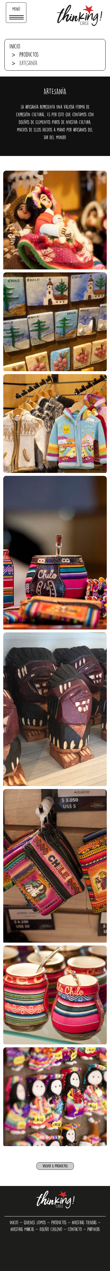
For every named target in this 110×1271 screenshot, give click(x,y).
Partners (93, 1229)
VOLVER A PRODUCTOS (55, 1166)
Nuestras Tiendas (84, 1222)
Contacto (75, 1229)
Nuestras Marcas (22, 1229)
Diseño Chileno (51, 1229)
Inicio (14, 46)
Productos (29, 54)
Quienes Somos (35, 1222)
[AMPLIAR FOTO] (55, 220)
